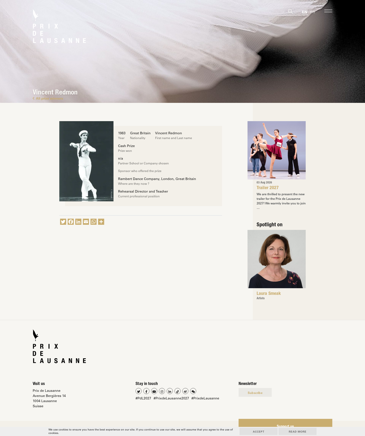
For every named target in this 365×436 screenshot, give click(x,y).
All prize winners (49, 98)
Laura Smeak (269, 294)
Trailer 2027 (268, 188)
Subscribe (255, 393)
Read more (297, 431)
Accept (258, 431)
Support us (285, 427)
